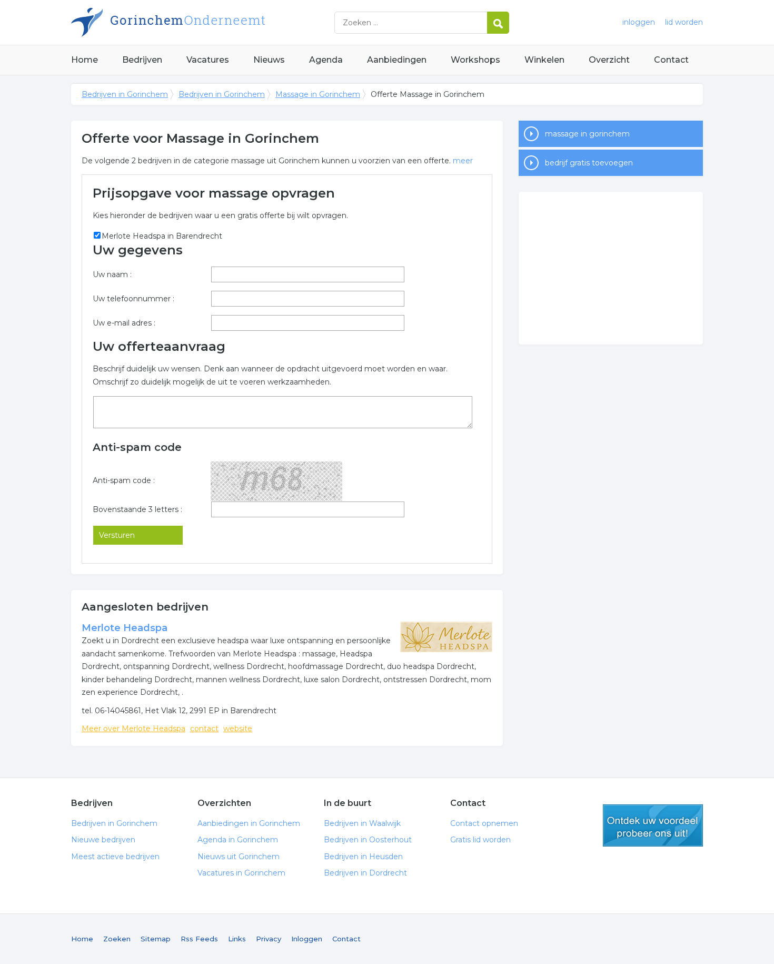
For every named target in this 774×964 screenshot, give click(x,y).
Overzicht (609, 60)
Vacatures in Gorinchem (241, 873)
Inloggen (306, 939)
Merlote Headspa (124, 628)
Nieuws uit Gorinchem (238, 856)
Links (237, 939)
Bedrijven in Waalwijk (362, 823)
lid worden (684, 22)
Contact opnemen (484, 823)
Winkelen (544, 60)
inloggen (638, 22)
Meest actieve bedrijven (115, 856)
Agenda (326, 60)
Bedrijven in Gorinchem (202, 22)
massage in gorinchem (587, 134)
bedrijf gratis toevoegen (589, 163)
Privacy (268, 939)
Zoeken (117, 939)
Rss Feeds (199, 939)
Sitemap (156, 939)
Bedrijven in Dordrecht (365, 873)
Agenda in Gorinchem (237, 839)
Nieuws (269, 60)
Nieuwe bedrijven (103, 839)
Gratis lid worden (480, 839)
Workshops (475, 60)
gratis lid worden (653, 825)
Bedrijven (142, 60)
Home (84, 60)
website (237, 728)
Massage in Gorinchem (317, 94)
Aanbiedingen (396, 60)
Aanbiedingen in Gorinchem (248, 823)
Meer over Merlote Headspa (133, 728)
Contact (671, 60)
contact (204, 728)
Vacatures (207, 60)
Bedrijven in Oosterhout (368, 839)
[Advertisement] (610, 268)
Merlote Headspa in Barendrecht (162, 236)
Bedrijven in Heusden (363, 856)
